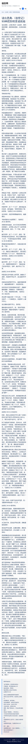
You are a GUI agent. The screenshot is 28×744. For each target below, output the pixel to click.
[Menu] (25, 8)
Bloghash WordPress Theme (14, 741)
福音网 (5, 3)
